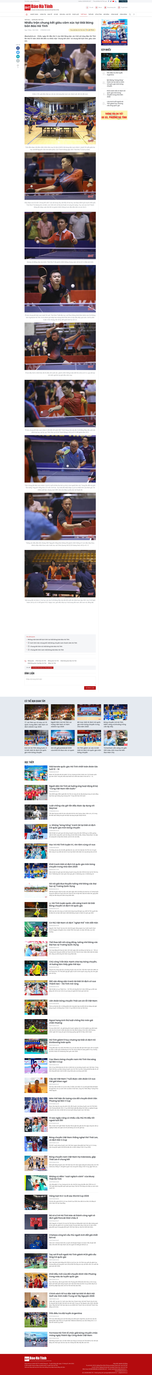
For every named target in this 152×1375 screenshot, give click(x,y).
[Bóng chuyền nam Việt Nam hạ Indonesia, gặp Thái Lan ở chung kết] (36, 1163)
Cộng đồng (123, 14)
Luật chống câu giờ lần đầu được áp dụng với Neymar (71, 807)
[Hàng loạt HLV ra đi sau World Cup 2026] (36, 1202)
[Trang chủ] (27, 14)
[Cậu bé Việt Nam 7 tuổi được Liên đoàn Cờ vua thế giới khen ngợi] (36, 1085)
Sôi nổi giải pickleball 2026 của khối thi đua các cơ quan (62, 749)
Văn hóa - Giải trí (65, 14)
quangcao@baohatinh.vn (110, 1372)
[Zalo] (116, 1)
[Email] (18, 56)
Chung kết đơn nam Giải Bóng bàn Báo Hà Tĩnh (47, 650)
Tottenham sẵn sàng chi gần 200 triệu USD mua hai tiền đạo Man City (115, 750)
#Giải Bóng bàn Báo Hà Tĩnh (69, 661)
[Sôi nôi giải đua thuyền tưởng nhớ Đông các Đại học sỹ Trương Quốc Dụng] (36, 890)
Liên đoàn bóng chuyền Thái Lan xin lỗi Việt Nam (73, 1001)
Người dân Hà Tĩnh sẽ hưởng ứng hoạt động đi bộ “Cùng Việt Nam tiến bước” (73, 787)
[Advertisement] (60, 617)
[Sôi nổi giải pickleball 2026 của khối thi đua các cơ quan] (63, 738)
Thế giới (90, 14)
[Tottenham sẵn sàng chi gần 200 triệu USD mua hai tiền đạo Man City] (115, 738)
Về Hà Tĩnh (98, 14)
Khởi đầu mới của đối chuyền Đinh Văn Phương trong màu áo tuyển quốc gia (72, 1275)
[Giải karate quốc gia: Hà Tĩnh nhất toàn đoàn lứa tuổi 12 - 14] (36, 773)
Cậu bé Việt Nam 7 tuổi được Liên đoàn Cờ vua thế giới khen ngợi (72, 1080)
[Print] (18, 61)
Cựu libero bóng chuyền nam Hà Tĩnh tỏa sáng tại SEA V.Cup (72, 1060)
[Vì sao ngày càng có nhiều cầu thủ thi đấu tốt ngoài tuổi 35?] (36, 1124)
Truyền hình (124, 7)
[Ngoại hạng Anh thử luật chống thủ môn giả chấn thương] (36, 1026)
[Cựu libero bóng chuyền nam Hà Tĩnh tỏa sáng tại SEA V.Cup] (36, 1065)
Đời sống (106, 14)
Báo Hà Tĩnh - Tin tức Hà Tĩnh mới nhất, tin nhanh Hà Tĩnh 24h (43, 7)
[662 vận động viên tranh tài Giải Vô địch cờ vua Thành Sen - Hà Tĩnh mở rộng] (36, 987)
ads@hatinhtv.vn (122, 1372)
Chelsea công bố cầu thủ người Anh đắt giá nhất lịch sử (73, 1236)
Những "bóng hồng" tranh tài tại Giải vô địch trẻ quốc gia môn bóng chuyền (115, 83)
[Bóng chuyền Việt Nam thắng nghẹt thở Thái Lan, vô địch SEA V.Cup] (36, 1143)
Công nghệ (114, 14)
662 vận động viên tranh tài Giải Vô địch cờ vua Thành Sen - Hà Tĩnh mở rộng (72, 982)
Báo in (100, 7)
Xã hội (56, 14)
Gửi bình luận (90, 688)
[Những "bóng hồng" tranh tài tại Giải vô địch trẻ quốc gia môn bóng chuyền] (36, 831)
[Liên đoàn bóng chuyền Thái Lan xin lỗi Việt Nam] (36, 1007)
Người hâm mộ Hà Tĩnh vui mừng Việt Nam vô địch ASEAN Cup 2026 (61, 724)
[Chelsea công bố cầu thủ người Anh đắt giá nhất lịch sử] (36, 1241)
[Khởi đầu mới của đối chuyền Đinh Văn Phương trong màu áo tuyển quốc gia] (36, 1280)
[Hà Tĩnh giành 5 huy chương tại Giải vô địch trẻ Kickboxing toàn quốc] (36, 1046)
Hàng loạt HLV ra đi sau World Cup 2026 (69, 1196)
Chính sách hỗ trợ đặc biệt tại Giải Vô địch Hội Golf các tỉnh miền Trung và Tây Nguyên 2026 (72, 1294)
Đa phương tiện (111, 7)
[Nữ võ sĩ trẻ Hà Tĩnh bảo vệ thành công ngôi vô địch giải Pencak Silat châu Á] (36, 1221)
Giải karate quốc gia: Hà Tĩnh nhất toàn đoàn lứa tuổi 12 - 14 (73, 767)
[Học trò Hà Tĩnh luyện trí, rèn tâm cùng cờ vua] (36, 851)
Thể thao (84, 14)
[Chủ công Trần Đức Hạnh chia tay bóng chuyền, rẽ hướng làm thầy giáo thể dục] (36, 968)
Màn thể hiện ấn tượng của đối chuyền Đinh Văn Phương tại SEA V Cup (73, 1099)
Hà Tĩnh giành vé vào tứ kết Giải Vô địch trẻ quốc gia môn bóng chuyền (89, 750)
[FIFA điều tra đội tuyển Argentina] (36, 1319)
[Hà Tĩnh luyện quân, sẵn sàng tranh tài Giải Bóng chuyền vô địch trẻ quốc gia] (36, 909)
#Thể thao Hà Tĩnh (41, 661)
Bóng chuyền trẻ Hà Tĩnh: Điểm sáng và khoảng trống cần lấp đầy (115, 724)
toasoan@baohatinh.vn (121, 1370)
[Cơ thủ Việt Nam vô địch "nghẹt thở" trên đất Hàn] (36, 929)
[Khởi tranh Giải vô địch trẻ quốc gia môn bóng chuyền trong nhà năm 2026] (36, 870)
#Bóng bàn (31, 661)
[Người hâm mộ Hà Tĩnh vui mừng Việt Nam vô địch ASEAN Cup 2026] (63, 712)
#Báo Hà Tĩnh (52, 663)
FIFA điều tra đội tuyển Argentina (115, 74)
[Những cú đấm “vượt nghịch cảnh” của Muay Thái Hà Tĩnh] (36, 1182)
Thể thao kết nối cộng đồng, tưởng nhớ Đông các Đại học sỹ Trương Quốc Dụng (73, 943)
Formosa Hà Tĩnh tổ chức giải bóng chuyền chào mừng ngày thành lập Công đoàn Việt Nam (73, 1334)
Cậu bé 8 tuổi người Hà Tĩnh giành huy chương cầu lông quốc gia (115, 104)
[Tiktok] (110, 1)
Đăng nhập (124, 1)
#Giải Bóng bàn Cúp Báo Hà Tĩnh (37, 663)
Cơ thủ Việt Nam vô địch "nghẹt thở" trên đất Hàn (73, 923)
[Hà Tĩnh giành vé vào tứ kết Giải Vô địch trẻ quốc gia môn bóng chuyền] (89, 738)
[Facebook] (108, 1)
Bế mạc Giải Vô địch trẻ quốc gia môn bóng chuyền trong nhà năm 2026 (89, 724)
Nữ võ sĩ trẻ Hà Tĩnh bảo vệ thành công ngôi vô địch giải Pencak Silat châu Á (72, 1216)
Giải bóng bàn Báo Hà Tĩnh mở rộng (42, 667)
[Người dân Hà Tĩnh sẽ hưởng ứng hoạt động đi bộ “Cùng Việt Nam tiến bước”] (36, 792)
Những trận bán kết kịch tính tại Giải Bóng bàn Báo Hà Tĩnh (48, 640)
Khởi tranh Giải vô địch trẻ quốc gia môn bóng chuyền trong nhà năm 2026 (116, 94)
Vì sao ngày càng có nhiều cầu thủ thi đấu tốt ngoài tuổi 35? (71, 1119)
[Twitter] (18, 52)
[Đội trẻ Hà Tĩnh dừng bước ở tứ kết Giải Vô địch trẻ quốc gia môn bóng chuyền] (36, 738)
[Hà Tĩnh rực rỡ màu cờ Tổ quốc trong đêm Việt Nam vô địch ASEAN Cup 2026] (36, 712)
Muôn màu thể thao (37, 19)
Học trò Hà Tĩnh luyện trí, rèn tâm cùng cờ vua (72, 844)
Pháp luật (75, 14)
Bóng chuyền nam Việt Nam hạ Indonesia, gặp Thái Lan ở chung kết (72, 1158)
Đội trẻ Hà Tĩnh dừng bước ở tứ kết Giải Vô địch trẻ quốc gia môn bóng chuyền (36, 750)
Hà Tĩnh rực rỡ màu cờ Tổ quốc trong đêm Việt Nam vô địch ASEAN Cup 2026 (36, 724)
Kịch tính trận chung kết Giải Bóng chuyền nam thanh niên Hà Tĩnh (53, 643)
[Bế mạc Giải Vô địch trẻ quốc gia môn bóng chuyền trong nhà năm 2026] (89, 712)
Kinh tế (50, 14)
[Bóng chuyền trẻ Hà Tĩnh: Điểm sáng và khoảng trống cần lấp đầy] (115, 712)
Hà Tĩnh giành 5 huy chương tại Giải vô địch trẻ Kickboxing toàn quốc (72, 1041)
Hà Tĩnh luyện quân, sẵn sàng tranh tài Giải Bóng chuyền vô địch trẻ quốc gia (72, 904)
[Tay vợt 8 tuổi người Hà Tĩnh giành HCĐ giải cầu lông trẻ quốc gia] (36, 1261)
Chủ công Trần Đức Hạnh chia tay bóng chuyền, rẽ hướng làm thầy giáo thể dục (116, 65)
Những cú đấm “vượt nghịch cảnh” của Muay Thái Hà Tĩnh (71, 1177)
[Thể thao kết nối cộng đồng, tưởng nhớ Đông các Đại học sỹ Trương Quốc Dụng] (36, 948)
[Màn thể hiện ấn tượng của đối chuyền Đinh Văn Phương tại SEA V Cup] (36, 1104)
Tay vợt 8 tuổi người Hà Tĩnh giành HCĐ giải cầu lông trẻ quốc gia (72, 1255)
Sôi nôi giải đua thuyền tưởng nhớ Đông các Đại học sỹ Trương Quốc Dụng (72, 885)
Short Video (34, 14)
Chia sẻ (18, 44)
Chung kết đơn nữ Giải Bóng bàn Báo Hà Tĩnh (46, 646)
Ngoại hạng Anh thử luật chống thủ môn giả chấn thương (71, 1021)
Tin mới (91, 7)
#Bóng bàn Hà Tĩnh (53, 661)
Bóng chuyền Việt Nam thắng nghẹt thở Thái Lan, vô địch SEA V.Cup (73, 1138)
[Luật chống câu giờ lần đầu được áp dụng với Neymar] (36, 812)
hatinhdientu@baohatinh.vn (119, 1369)
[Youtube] (113, 1)
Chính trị (43, 14)
